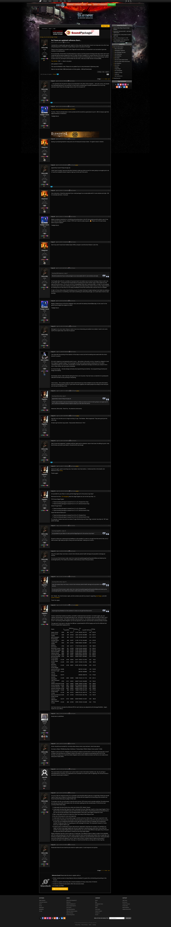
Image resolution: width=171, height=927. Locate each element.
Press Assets (97, 909)
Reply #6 (53, 216)
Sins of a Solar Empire (48, 37)
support (107, 71)
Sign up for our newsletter (101, 918)
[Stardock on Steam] (128, 84)
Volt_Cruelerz (44, 360)
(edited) (76, 165)
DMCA (90, 924)
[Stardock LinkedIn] (124, 87)
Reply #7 (53, 242)
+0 (44, 786)
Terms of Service (84, 924)
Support (69, 1)
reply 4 (64, 396)
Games (50, 1)
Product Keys (125, 905)
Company (97, 898)
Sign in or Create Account (60, 889)
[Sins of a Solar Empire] (85, 13)
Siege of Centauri (69, 912)
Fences (40, 905)
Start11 (40, 904)
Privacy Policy (77, 924)
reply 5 (66, 273)
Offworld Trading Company (71, 911)
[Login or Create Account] (126, 1)
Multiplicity (41, 909)
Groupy (40, 911)
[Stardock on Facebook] (118, 84)
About (96, 900)
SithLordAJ (44, 47)
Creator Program (98, 911)
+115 (44, 368)
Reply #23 (53, 769)
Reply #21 (53, 713)
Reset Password (126, 907)
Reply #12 (53, 390)
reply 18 (64, 582)
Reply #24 (53, 792)
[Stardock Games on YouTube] (120, 84)
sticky (61, 470)
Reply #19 (53, 576)
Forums (96, 914)
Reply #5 (53, 190)
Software (45, 1)
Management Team (99, 904)
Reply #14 (53, 440)
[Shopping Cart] (128, 1)
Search (50, 28)
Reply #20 (53, 605)
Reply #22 (53, 743)
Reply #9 (53, 300)
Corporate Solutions (43, 902)
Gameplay (70, 4)
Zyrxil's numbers (55, 597)
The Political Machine (70, 909)
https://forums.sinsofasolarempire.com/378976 (63, 109)
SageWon (44, 399)
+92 (44, 123)
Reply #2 (53, 106)
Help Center (125, 900)
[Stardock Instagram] (125, 84)
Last (109, 79)
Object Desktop (42, 900)
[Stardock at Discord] (119, 87)
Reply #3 (53, 139)
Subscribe (128, 918)
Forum (90, 4)
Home (41, 37)
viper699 (44, 777)
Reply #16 (53, 491)
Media (95, 4)
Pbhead (44, 722)
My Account (125, 902)
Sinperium (45, 147)
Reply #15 (53, 466)
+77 (44, 730)
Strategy (55, 37)
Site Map (94, 924)
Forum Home (44, 28)
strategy (99, 71)
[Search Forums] (131, 1)
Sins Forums (67, 42)
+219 (44, 154)
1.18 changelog (65, 496)
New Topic (105, 26)
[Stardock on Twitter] (116, 84)
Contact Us (97, 912)
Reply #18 (53, 551)
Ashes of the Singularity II (71, 900)
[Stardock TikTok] (122, 87)
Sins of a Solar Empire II (71, 905)
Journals (78, 4)
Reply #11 (53, 351)
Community (55, 1)
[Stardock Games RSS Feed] (126, 87)
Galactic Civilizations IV (70, 904)
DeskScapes (41, 907)
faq (103, 71)
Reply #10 (53, 326)
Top (108, 80)
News (61, 1)
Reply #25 (53, 844)
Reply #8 (53, 268)
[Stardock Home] (40, 1)
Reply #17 (53, 525)
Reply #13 (53, 415)
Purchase (111, 4)
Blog (65, 1)
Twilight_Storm (44, 114)
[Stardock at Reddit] (117, 87)
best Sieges (99, 596)
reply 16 (64, 531)
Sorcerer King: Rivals (70, 914)
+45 (44, 407)
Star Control (68, 907)
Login (54, 28)
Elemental (68, 902)
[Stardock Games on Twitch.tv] (123, 84)
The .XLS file (54, 61)
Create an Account (126, 904)
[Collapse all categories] (131, 46)
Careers (96, 905)
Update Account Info (127, 909)
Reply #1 (53, 81)
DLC (84, 4)
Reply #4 (53, 165)
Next (106, 79)
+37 (44, 56)
